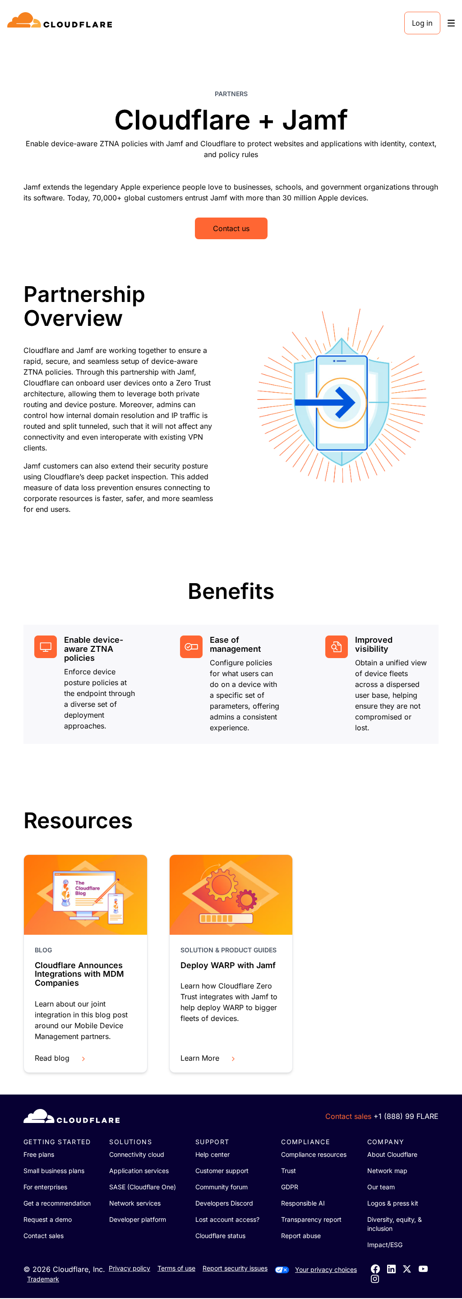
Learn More (199, 1057)
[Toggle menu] (451, 23)
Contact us (231, 228)
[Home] (61, 23)
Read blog (52, 1057)
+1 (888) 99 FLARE (406, 1116)
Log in (422, 23)
